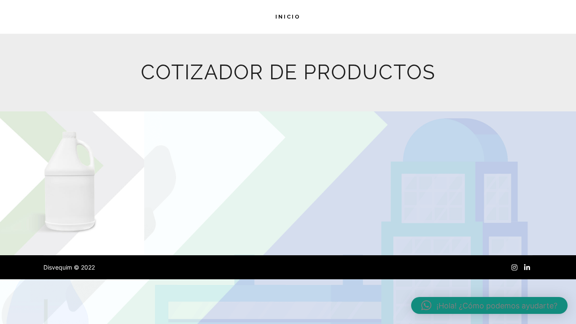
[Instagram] (514, 267)
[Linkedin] (527, 267)
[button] (489, 305)
